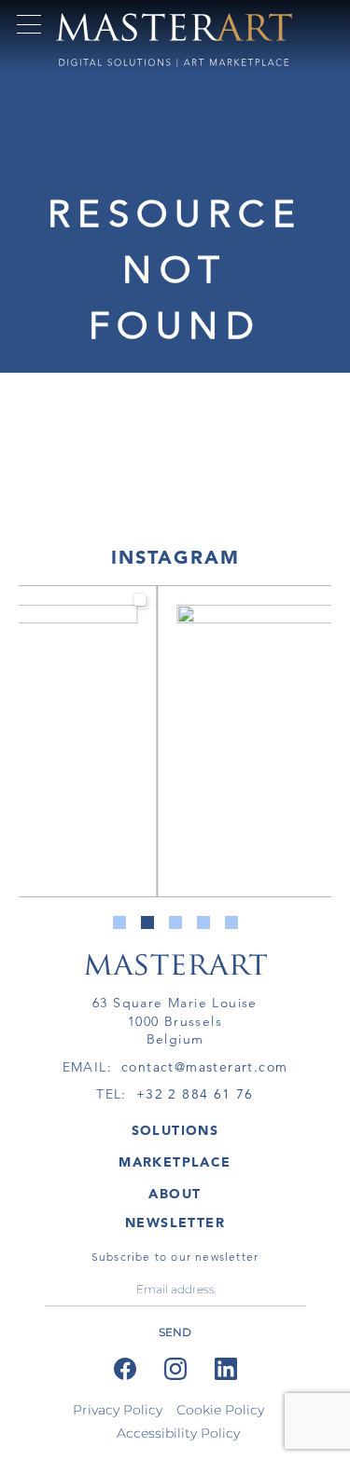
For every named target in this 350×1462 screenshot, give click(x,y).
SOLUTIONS (175, 1130)
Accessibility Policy (178, 1433)
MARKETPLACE (175, 1162)
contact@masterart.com (204, 1067)
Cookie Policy (220, 1409)
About (174, 1193)
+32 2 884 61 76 (195, 1094)
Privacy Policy (117, 1409)
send (175, 1332)
